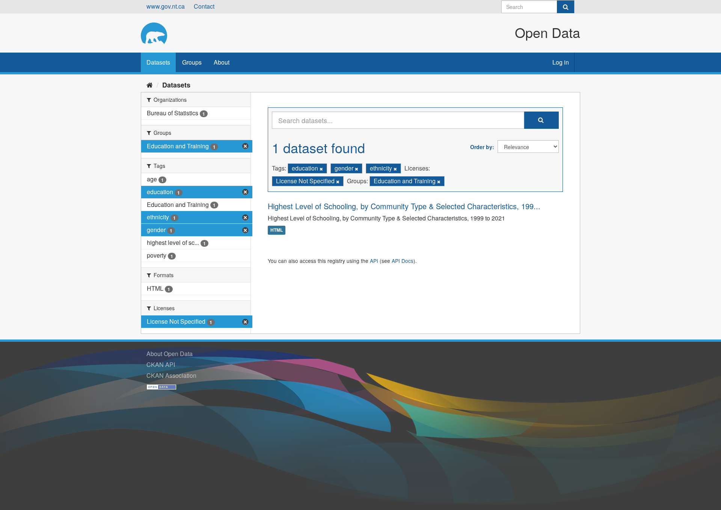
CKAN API (160, 364)
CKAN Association (171, 375)
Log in (560, 62)
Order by (481, 147)
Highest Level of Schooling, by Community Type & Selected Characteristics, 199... (404, 206)
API (374, 260)
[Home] (149, 84)
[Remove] (321, 169)
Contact (204, 6)
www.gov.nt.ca (165, 6)
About (221, 62)
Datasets (158, 62)
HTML (276, 230)
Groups (192, 62)
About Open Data (169, 353)
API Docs (402, 260)
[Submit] (565, 6)
